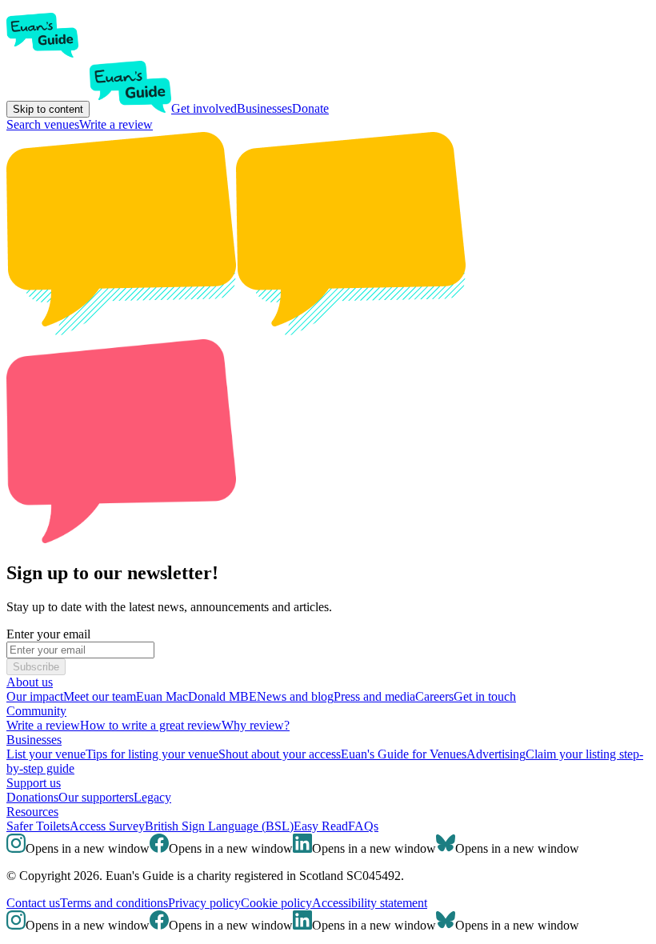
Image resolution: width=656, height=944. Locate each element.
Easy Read (321, 826)
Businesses (264, 108)
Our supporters (96, 797)
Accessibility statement (369, 903)
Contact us (33, 903)
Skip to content (48, 109)
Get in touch (485, 696)
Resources (32, 811)
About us (29, 682)
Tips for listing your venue (152, 754)
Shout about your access (279, 754)
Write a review (116, 124)
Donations (32, 797)
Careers (434, 696)
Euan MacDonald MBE (196, 696)
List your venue (46, 754)
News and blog (295, 696)
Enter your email (48, 634)
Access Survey (107, 826)
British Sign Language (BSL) (219, 826)
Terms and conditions (114, 903)
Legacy (152, 797)
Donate (310, 108)
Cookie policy (276, 903)
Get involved (204, 108)
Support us (33, 783)
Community (36, 711)
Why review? (256, 725)
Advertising (496, 754)
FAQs (363, 826)
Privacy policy (204, 903)
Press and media (374, 696)
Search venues (42, 124)
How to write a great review (151, 725)
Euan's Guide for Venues (403, 754)
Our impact (34, 696)
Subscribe (36, 667)
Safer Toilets (38, 826)
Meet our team (99, 696)
